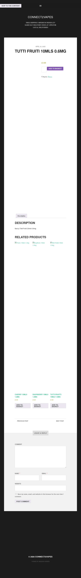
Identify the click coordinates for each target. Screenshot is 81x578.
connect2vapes (40, 17)
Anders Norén (44, 561)
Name (17, 473)
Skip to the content (11, 6)
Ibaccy (50, 77)
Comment (18, 444)
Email (44, 473)
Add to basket (55, 68)
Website (18, 484)
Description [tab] (21, 216)
